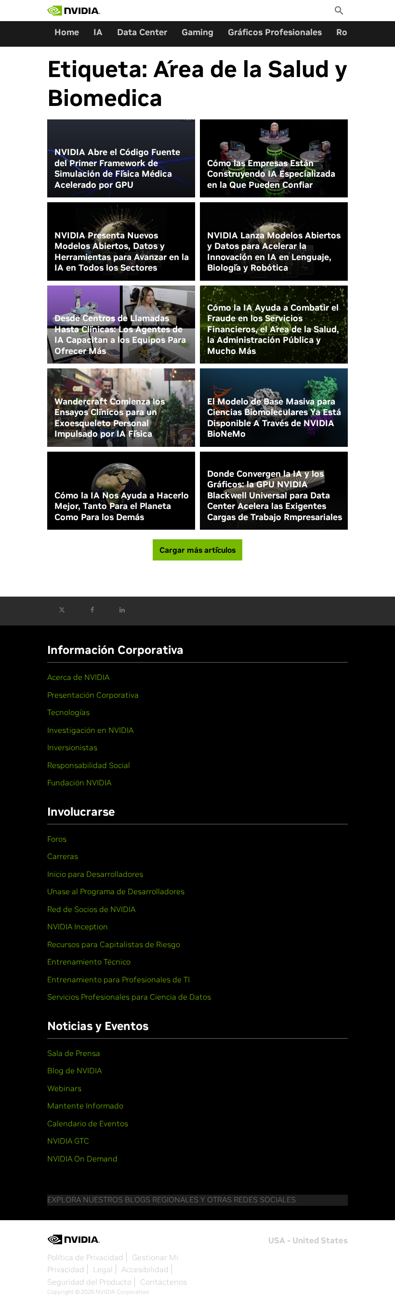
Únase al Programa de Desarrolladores (115, 891)
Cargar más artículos (197, 550)
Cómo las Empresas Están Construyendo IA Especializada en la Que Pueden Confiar (271, 174)
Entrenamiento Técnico (89, 961)
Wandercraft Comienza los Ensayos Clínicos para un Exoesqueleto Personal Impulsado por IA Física (109, 418)
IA (98, 32)
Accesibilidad (145, 1269)
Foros (56, 839)
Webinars (64, 1088)
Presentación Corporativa (93, 695)
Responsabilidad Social (88, 765)
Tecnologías (68, 712)
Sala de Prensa (73, 1053)
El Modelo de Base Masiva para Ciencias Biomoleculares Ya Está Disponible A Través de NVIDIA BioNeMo (274, 418)
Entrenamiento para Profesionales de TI (118, 979)
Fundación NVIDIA (79, 782)
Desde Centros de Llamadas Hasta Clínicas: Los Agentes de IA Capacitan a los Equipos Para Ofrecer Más (120, 334)
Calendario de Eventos (87, 1123)
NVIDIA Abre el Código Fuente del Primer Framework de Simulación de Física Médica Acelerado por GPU (117, 168)
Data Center (142, 32)
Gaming (197, 32)
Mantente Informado (85, 1105)
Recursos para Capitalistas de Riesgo (113, 944)
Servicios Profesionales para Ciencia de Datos (129, 997)
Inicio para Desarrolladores (95, 874)
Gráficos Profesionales (275, 32)
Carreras (62, 856)
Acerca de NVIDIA (78, 677)
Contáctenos (163, 1282)
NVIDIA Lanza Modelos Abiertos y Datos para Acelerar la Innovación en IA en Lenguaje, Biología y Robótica (274, 252)
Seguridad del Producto (89, 1282)
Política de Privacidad (85, 1257)
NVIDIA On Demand (82, 1158)
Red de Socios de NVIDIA (91, 909)
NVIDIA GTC (68, 1141)
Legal (103, 1269)
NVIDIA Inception (77, 926)
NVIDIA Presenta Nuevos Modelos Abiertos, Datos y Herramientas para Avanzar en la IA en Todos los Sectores (121, 252)
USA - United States (308, 1240)
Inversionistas (72, 747)
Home (66, 32)
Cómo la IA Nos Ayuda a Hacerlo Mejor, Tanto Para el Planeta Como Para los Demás (121, 506)
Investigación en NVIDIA (90, 730)
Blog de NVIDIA (74, 1070)
